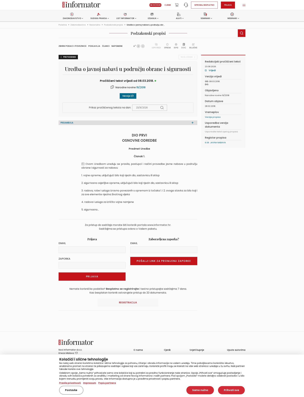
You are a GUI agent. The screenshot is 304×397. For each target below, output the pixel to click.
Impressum (89, 382)
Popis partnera (107, 382)
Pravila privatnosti (70, 382)
